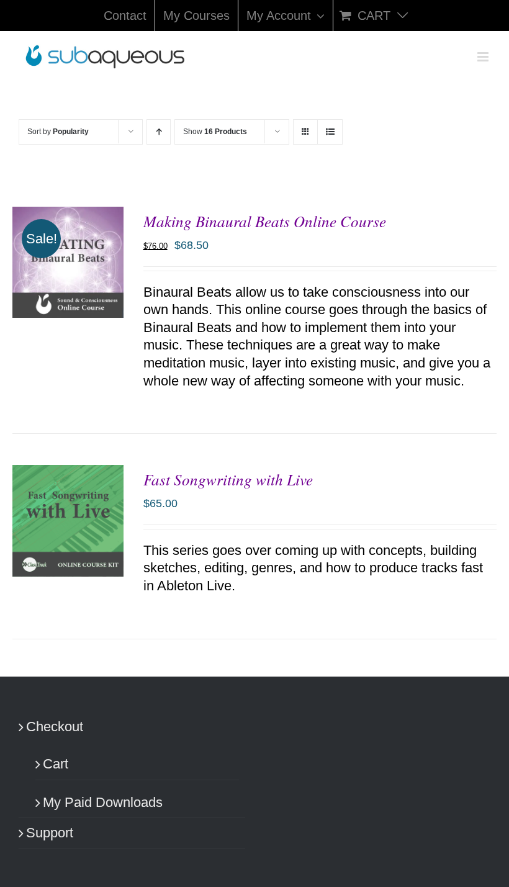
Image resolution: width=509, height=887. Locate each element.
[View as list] (330, 132)
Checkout (54, 726)
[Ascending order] (158, 132)
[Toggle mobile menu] (483, 56)
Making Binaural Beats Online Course (264, 221)
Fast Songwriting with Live (228, 479)
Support (49, 832)
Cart (55, 764)
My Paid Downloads (103, 802)
